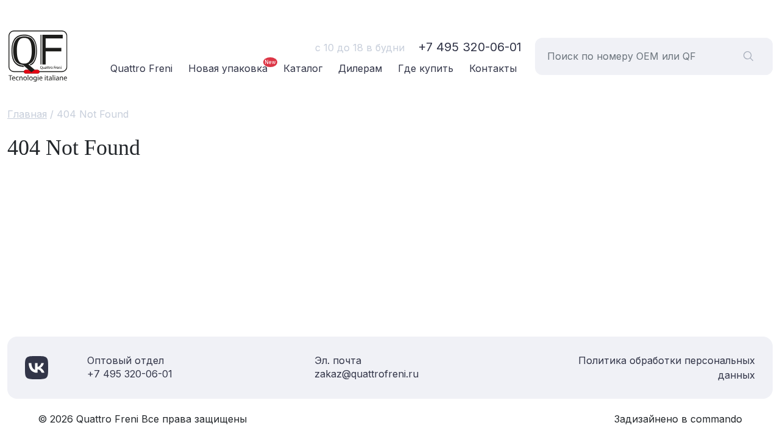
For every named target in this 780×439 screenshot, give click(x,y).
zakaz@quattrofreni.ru (366, 374)
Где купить (425, 68)
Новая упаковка (228, 68)
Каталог (302, 68)
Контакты (493, 68)
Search (748, 56)
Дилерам (360, 68)
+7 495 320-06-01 (470, 47)
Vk (36, 367)
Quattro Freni (141, 68)
